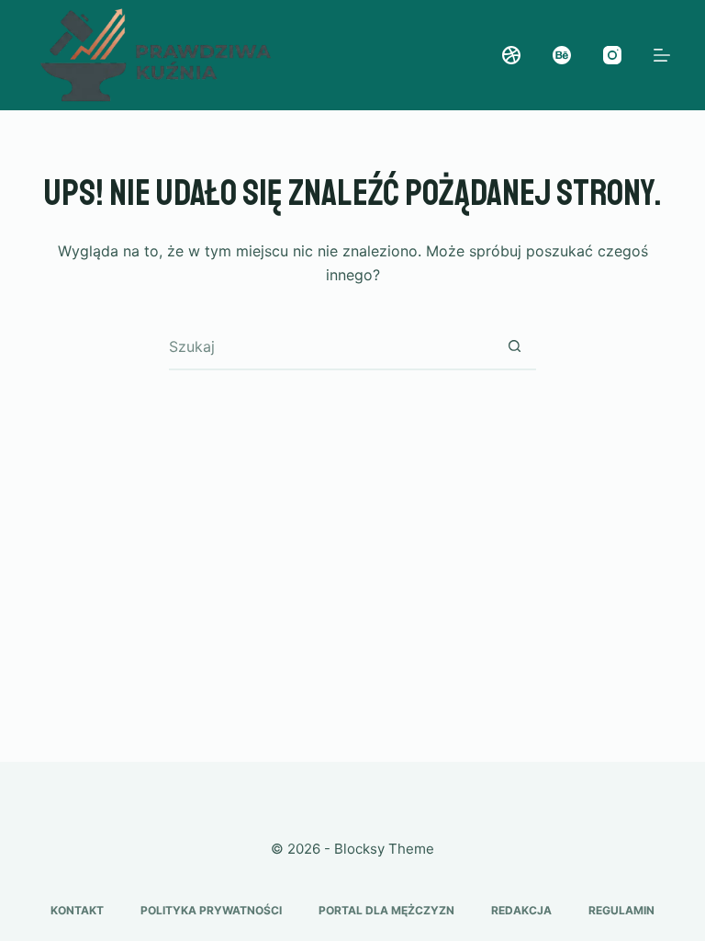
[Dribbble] (511, 55)
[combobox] (330, 346)
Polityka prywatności (211, 910)
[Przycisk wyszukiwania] (514, 346)
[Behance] (562, 55)
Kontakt (77, 910)
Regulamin (621, 910)
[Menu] (662, 55)
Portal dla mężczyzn (386, 910)
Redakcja (521, 910)
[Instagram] (612, 55)
